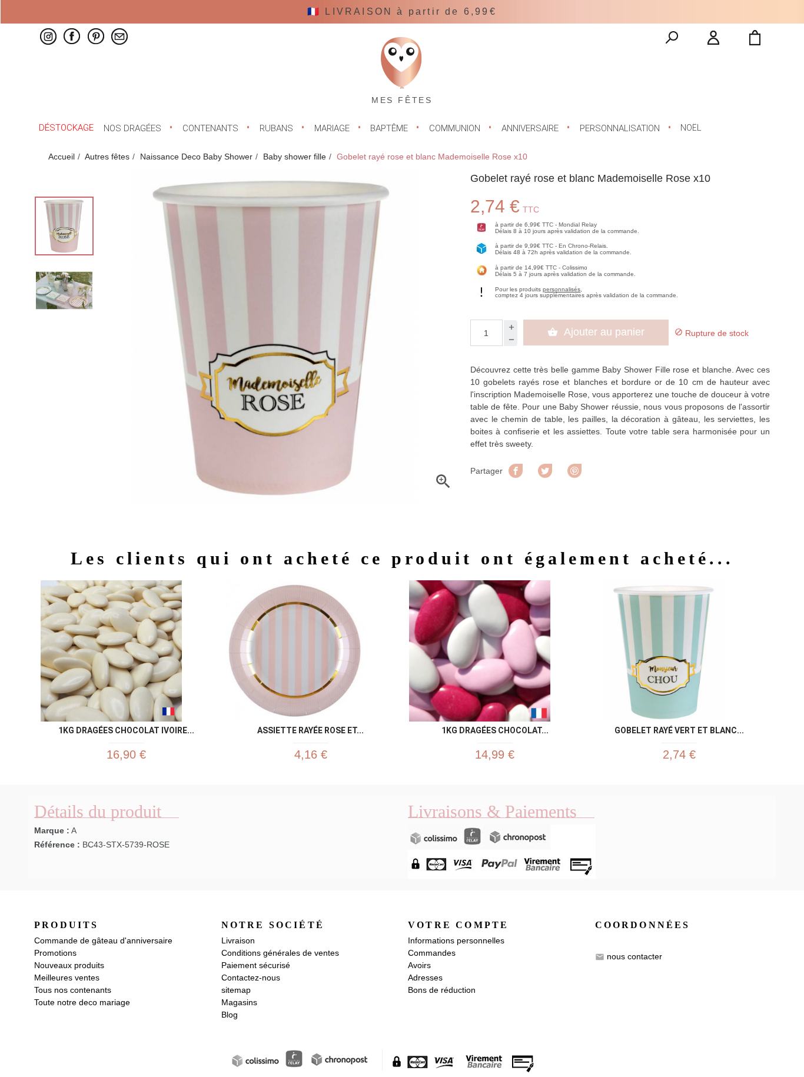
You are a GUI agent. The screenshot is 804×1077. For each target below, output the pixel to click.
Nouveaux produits (69, 965)
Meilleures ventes (66, 977)
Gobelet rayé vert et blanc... (679, 728)
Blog (229, 1014)
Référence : (57, 844)
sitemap (236, 990)
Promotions (55, 953)
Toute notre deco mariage (82, 1002)
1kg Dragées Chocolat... (495, 728)
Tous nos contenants (72, 990)
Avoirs (419, 965)
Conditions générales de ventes (280, 953)
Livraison (238, 940)
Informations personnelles (456, 940)
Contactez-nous (250, 977)
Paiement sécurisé (255, 965)
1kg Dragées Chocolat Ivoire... (126, 728)
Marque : (51, 830)
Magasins (239, 1002)
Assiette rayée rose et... (310, 728)
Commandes (432, 953)
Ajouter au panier (595, 332)
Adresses (425, 977)
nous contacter (634, 956)
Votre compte (458, 925)
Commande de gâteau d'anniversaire (103, 940)
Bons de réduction (442, 990)
